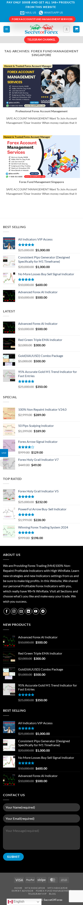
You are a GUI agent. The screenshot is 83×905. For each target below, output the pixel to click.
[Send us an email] (21, 611)
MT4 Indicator (35, 887)
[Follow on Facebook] (6, 611)
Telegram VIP (37, 893)
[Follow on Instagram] (14, 611)
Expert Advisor (22, 890)
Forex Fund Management (54, 890)
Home (18, 887)
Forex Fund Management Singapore (41, 182)
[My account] (66, 29)
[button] (6, 29)
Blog (52, 893)
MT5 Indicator (58, 887)
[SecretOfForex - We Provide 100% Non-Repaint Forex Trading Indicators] (41, 29)
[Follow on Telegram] (43, 611)
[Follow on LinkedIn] (28, 611)
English (18, 901)
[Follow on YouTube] (35, 611)
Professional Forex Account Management (41, 111)
